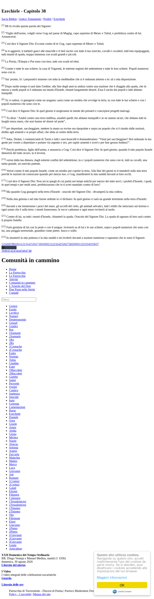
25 (61, 244)
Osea (12, 420)
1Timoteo (14, 508)
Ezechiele (59, 19)
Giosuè (13, 322)
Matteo (13, 461)
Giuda (12, 545)
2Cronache (15, 349)
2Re (11, 343)
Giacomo (14, 525)
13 (25, 244)
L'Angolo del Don (20, 286)
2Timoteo (14, 511)
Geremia (14, 403)
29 (73, 244)
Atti (11, 474)
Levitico (14, 312)
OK (122, 585)
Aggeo (13, 450)
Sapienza (14, 393)
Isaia (11, 400)
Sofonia (13, 447)
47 (27, 250)
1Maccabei (15, 370)
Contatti (13, 292)
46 (24, 250)
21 (49, 244)
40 (6, 250)
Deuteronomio (17, 319)
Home (12, 269)
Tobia (12, 360)
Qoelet (13, 386)
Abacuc (13, 444)
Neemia (13, 356)
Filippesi (14, 494)
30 (76, 244)
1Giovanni (15, 535)
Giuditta (14, 363)
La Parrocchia (17, 272)
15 (31, 244)
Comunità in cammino (22, 282)
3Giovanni (15, 541)
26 (64, 244)
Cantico (13, 390)
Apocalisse (15, 548)
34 (88, 244)
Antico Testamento (30, 19)
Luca (12, 467)
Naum (12, 440)
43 (15, 250)
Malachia (14, 457)
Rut (11, 329)
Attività (13, 279)
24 (58, 244)
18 (40, 244)
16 (34, 244)
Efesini (13, 491)
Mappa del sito (42, 594)
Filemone (14, 518)
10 (16, 244)
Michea (13, 437)
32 (82, 244)
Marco (13, 464)
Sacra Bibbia (9, 19)
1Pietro (13, 528)
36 (94, 244)
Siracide (14, 397)
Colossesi (14, 498)
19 (43, 244)
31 (79, 244)
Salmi (12, 380)
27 (67, 244)
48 (30, 250)
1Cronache (15, 346)
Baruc (12, 410)
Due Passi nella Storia (22, 289)
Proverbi (14, 383)
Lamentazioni (17, 407)
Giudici (13, 326)
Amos (12, 427)
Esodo (13, 309)
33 (85, 244)
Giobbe (13, 376)
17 (37, 244)
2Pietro (13, 531)
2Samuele (15, 336)
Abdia (12, 430)
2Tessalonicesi (17, 504)
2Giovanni (15, 538)
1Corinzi (14, 481)
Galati (12, 488)
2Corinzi (14, 484)
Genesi (13, 306)
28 (70, 244)
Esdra (12, 353)
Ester (12, 366)
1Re (11, 339)
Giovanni (14, 471)
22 (52, 244)
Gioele (13, 424)
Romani (13, 477)
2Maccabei (15, 373)
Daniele (13, 417)
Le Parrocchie (17, 276)
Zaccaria (14, 454)
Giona (12, 434)
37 (97, 244)
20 (46, 244)
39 (3, 250)
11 (19, 244)
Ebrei (12, 521)
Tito (11, 514)
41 (9, 250)
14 (28, 244)
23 (55, 244)
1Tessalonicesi (17, 501)
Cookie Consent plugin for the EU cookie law (122, 591)
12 (22, 244)
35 (91, 244)
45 (21, 250)
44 (18, 250)
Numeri (13, 316)
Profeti (47, 19)
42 (12, 250)
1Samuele (15, 333)
